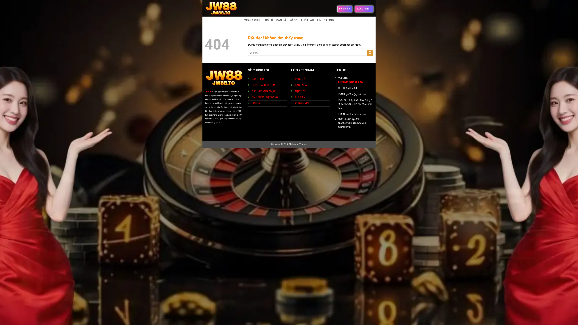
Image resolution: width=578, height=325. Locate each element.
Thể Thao (307, 20)
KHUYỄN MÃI (302, 103)
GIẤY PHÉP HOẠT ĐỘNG (265, 97)
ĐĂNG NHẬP (301, 85)
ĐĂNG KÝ (300, 78)
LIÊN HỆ (256, 103)
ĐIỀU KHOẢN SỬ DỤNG (264, 91)
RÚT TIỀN (300, 97)
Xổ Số (293, 20)
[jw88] (223, 8)
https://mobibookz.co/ (350, 81)
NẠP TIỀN (300, 91)
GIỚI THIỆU (258, 78)
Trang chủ (252, 20)
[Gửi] (370, 53)
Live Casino (325, 20)
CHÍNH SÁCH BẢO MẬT (264, 85)
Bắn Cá (281, 20)
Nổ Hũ (269, 20)
